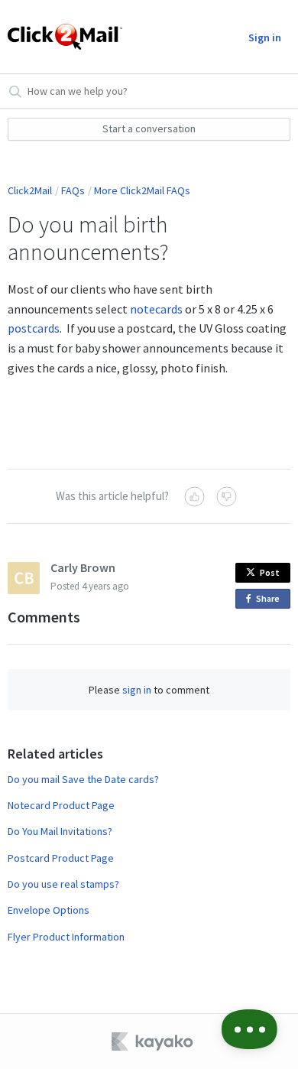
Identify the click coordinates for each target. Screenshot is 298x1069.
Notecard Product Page (61, 805)
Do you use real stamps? (63, 884)
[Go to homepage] (64, 37)
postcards (34, 328)
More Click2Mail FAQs (142, 190)
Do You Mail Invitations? (60, 831)
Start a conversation (149, 128)
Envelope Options (48, 910)
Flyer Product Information (66, 937)
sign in (136, 690)
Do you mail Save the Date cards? (83, 779)
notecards (156, 309)
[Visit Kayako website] (154, 1041)
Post (270, 572)
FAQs (73, 190)
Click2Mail (30, 190)
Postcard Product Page (61, 858)
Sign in (264, 37)
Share (270, 601)
